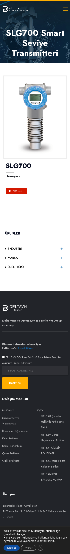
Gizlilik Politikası (11, 461)
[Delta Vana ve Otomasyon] (15, 8)
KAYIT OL (15, 383)
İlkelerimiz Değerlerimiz (15, 431)
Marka (13, 258)
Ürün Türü (16, 267)
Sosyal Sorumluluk (12, 446)
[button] (16, 191)
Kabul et (11, 547)
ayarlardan (29, 541)
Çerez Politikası (10, 453)
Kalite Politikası (10, 438)
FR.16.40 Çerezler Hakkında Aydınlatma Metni (52, 421)
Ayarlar (28, 547)
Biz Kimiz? (8, 410)
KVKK (40, 410)
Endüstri (15, 249)
